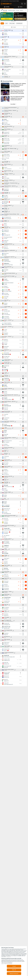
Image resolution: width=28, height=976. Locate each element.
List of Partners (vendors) (6, 963)
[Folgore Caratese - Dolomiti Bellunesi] (13, 323)
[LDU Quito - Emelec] (13, 202)
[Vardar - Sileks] (13, 431)
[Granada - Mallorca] (13, 562)
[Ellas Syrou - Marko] (13, 254)
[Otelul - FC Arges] (13, 489)
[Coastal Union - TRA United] (13, 601)
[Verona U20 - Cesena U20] (13, 353)
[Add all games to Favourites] (1, 30)
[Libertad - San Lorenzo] (13, 445)
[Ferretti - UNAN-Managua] (13, 425)
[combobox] (13, 27)
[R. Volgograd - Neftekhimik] (13, 505)
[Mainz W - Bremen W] (13, 247)
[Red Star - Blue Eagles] (13, 569)
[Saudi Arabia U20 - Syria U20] (13, 666)
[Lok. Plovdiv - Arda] (13, 158)
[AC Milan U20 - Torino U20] (13, 357)
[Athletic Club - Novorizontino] (13, 139)
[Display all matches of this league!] (26, 76)
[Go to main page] (7, 4)
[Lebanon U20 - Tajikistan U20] (13, 659)
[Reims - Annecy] (13, 224)
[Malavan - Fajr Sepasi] (13, 287)
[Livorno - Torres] (13, 330)
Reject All (14, 969)
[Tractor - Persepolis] (13, 280)
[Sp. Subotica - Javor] (13, 536)
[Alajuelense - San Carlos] (13, 189)
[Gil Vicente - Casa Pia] (13, 463)
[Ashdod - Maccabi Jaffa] (13, 310)
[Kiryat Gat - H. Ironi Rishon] (13, 314)
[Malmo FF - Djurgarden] (13, 575)
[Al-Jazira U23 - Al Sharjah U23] (13, 624)
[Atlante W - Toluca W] (13, 408)
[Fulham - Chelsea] (13, 34)
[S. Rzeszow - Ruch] (13, 457)
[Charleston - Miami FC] (13, 634)
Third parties (8, 956)
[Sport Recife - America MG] (13, 143)
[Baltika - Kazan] (13, 496)
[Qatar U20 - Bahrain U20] (13, 663)
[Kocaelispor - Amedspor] (13, 608)
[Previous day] (2, 27)
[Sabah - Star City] (13, 386)
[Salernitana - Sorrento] (13, 347)
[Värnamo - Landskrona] (13, 585)
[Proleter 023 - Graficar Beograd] (13, 529)
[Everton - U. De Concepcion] (13, 168)
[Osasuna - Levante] (13, 50)
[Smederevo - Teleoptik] (13, 532)
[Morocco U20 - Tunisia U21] (13, 673)
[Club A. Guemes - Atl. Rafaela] (13, 70)
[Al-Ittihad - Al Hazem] (13, 522)
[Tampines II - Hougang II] (13, 546)
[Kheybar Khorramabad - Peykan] (13, 283)
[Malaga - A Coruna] (13, 53)
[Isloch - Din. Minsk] (13, 120)
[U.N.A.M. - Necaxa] (13, 392)
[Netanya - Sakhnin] (13, 304)
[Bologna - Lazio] (13, 40)
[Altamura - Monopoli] (13, 340)
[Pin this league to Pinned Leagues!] (17, 57)
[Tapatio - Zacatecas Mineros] (13, 398)
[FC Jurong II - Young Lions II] (13, 542)
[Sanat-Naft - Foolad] (13, 297)
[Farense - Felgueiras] (13, 470)
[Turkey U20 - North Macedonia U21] (13, 683)
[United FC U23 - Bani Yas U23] (13, 627)
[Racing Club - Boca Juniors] (13, 60)
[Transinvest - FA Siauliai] (13, 379)
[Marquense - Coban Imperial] (13, 260)
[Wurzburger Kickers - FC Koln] (13, 237)
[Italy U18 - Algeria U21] (13, 680)
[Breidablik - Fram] (13, 270)
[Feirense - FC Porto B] (13, 473)
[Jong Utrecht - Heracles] (13, 418)
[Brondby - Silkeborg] (13, 196)
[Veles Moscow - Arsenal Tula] (13, 509)
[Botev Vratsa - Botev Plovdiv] (13, 155)
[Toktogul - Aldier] (13, 370)
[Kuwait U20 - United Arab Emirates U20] (13, 656)
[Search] (22, 4)
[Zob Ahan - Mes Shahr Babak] (13, 290)
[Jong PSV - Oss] (13, 415)
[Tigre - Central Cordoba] (13, 63)
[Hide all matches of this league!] (26, 30)
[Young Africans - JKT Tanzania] (13, 598)
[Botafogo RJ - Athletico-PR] (13, 133)
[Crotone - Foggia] (13, 343)
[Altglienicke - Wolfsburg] (13, 230)
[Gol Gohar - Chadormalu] (13, 294)
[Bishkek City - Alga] (13, 366)
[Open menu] (25, 4)
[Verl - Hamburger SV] (13, 234)
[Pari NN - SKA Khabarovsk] (13, 513)
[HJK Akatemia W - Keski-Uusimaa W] (13, 218)
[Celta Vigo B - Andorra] (13, 559)
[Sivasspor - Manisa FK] (13, 614)
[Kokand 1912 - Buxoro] (13, 649)
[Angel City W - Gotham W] (13, 643)
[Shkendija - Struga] (13, 435)
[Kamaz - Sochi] (13, 502)
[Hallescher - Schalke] (13, 241)
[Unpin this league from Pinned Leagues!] (12, 30)
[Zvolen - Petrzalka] (13, 552)
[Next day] (25, 27)
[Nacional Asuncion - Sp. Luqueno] (13, 441)
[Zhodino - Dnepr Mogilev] (13, 123)
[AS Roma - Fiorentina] (13, 44)
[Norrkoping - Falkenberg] (13, 589)
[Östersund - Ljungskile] (13, 582)
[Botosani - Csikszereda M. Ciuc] (13, 486)
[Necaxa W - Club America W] (13, 405)
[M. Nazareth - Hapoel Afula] (13, 317)
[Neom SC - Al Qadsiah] (13, 519)
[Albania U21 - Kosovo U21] (13, 676)
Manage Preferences (14, 973)
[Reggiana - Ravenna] (13, 333)
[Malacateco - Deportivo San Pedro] (13, 264)
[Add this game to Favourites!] (1, 34)
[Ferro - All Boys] (13, 73)
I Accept (14, 966)
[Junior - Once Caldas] (13, 177)
